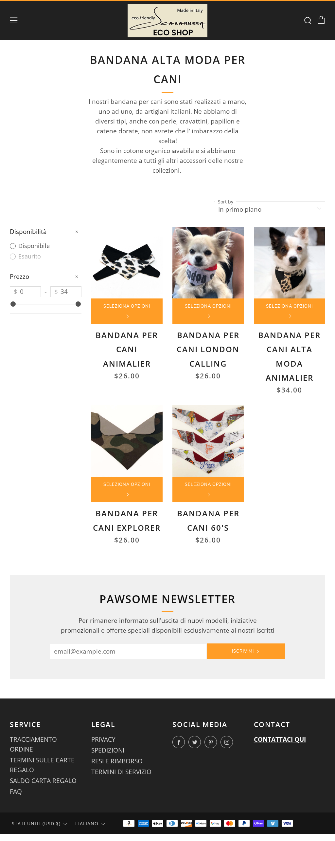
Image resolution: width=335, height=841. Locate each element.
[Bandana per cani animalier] (127, 263)
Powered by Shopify (219, 837)
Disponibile (33, 246)
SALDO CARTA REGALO (43, 780)
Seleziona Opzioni (126, 306)
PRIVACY (103, 739)
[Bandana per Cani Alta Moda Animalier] (290, 263)
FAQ (16, 791)
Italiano (86, 823)
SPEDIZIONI (107, 750)
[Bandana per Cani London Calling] (208, 263)
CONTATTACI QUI (280, 739)
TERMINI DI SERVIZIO (121, 772)
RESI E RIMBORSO (117, 761)
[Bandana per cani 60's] (208, 441)
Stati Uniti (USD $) (36, 823)
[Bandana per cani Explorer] (127, 441)
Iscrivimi (243, 651)
